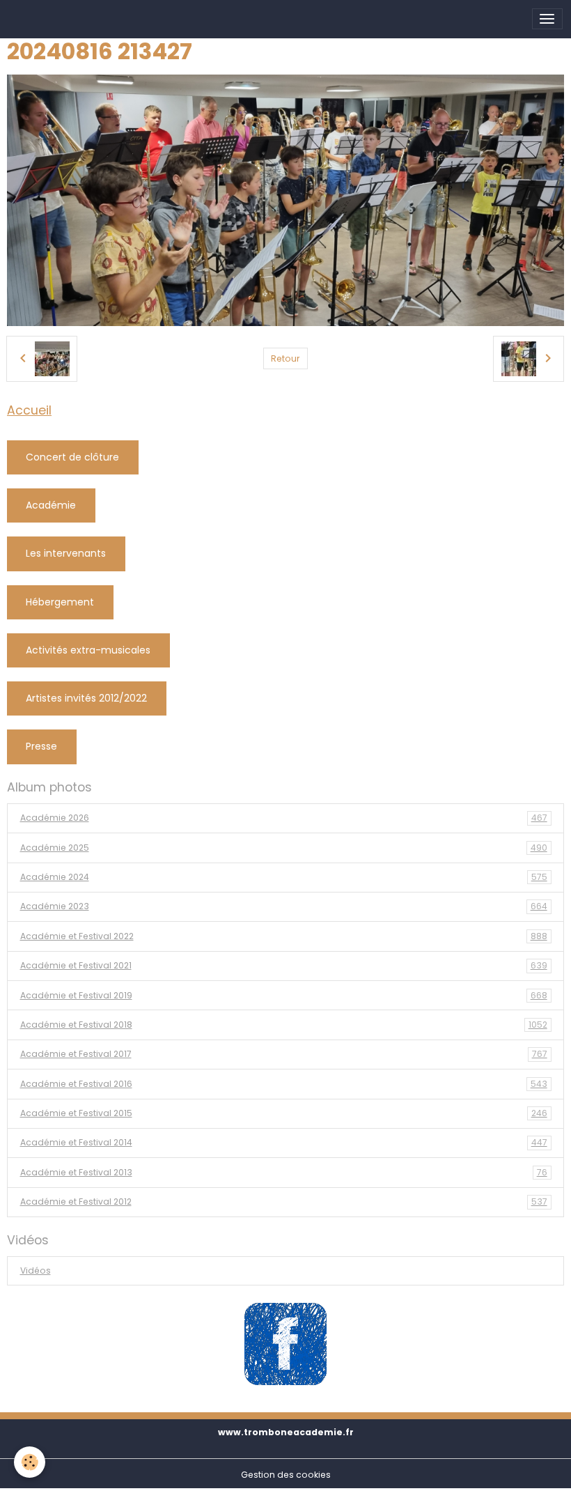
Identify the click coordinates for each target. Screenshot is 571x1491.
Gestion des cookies (286, 1475)
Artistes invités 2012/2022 (86, 698)
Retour (285, 358)
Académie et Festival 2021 (283, 965)
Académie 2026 (283, 818)
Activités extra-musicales (88, 650)
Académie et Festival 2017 (283, 1054)
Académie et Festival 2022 (283, 936)
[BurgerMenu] (547, 18)
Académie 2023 (283, 906)
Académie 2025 (283, 847)
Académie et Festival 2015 (283, 1113)
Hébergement (60, 602)
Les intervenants (66, 553)
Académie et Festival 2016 (283, 1084)
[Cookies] (29, 1462)
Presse (41, 746)
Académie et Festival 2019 (283, 995)
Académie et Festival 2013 (283, 1172)
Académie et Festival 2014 (283, 1142)
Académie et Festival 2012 (283, 1201)
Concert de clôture (72, 457)
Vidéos (35, 1270)
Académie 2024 (283, 877)
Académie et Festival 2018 (283, 1024)
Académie (51, 505)
